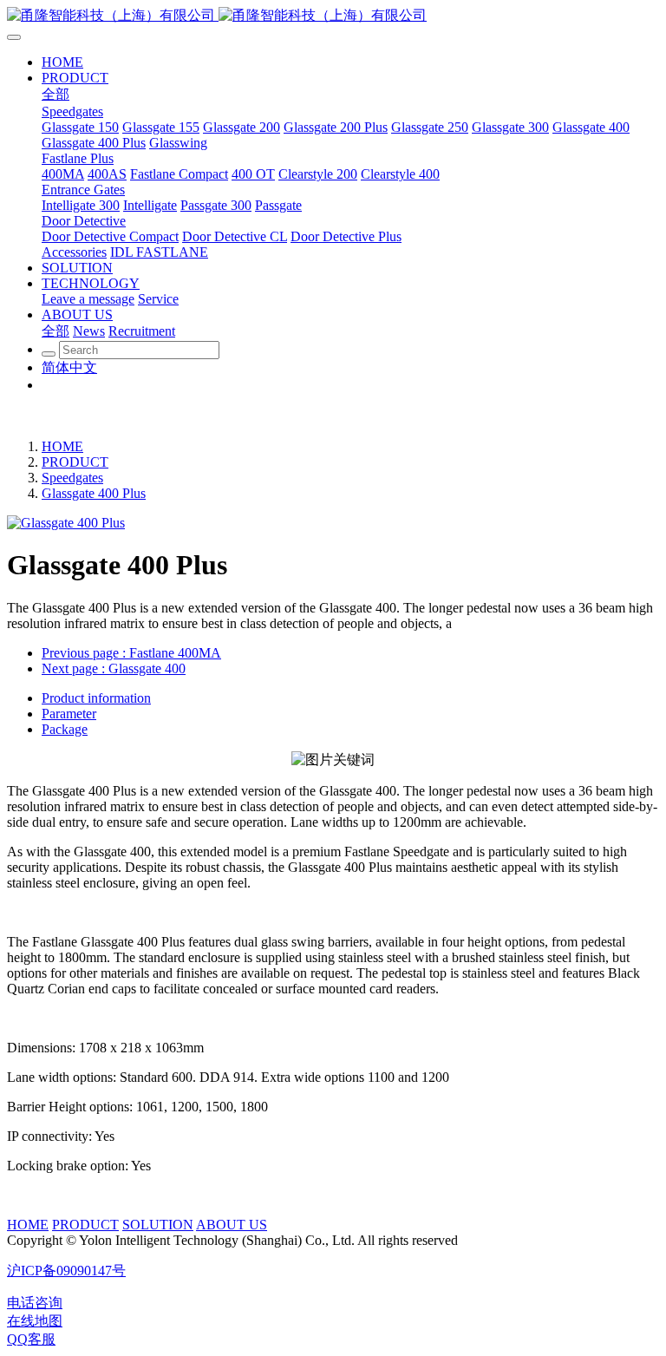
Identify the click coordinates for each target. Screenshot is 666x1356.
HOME (62, 446)
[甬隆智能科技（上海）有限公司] (333, 16)
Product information (96, 698)
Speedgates (72, 477)
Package (65, 729)
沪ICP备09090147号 (66, 1270)
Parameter (69, 713)
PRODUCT (75, 462)
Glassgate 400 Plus (94, 493)
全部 (55, 94)
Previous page (131, 652)
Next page (114, 668)
